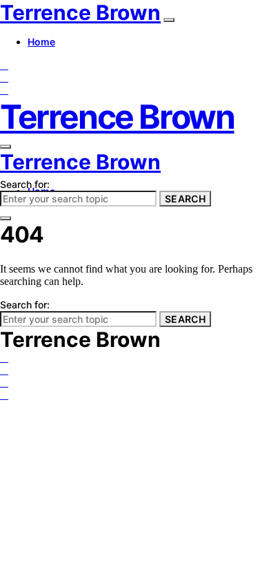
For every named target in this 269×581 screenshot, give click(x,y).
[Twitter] (4, 77)
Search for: (25, 184)
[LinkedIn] (4, 90)
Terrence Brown (80, 12)
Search (185, 198)
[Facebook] (4, 65)
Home (41, 41)
